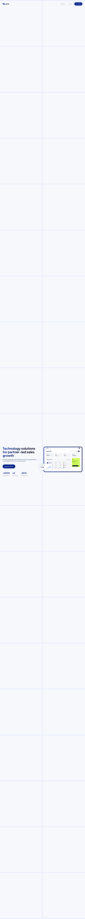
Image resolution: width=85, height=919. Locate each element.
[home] (31, 4)
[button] (63, 4)
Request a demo (9, 466)
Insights (70, 4)
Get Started (78, 4)
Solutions (63, 3)
